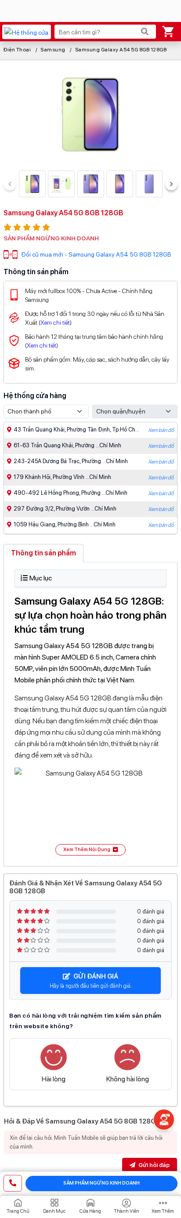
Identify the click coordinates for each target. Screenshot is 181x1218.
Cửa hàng (90, 1211)
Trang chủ (18, 1211)
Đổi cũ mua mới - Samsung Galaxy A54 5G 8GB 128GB (96, 254)
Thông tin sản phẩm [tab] (43, 553)
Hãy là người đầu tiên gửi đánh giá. (91, 980)
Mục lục (40, 578)
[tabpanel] (90, 712)
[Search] (145, 32)
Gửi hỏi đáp (153, 1165)
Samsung (52, 50)
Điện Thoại (17, 50)
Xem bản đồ (161, 430)
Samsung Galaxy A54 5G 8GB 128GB (121, 50)
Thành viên (126, 1211)
